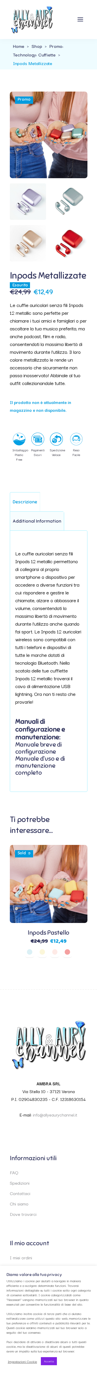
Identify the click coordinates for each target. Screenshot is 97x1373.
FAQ (14, 1172)
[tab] (25, 501)
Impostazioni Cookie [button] (22, 1361)
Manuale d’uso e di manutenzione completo (40, 766)
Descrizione (25, 502)
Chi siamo (19, 1203)
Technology (24, 54)
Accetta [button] (49, 1361)
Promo (55, 45)
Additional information (37, 521)
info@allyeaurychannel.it (55, 1114)
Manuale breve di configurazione (38, 748)
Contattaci (20, 1193)
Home (18, 45)
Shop (37, 45)
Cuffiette (47, 54)
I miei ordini (21, 1257)
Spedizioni (19, 1182)
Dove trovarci (23, 1213)
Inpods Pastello (48, 932)
